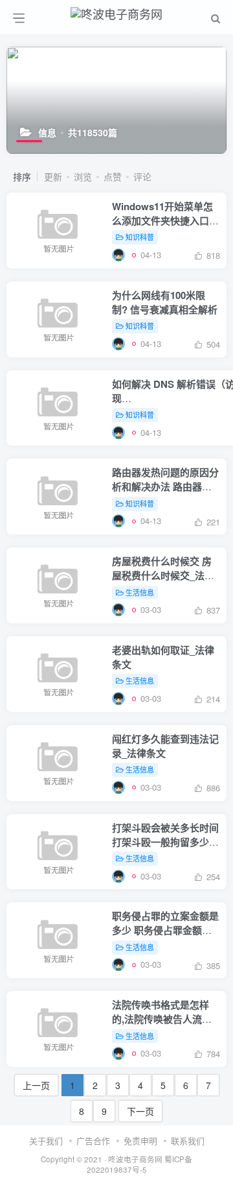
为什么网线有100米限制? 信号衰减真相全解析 (164, 302)
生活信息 (140, 592)
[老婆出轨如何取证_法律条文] (118, 698)
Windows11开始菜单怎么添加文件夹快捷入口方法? (165, 220)
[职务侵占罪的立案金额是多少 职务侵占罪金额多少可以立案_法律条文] (118, 964)
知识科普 (140, 237)
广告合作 (93, 1140)
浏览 (83, 176)
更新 (53, 176)
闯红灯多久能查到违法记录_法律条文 (165, 746)
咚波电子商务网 (135, 1159)
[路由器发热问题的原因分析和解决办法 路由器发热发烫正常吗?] (118, 520)
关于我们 (46, 1140)
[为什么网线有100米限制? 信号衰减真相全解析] (118, 343)
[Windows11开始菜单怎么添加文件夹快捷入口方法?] (118, 254)
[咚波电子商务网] (116, 11)
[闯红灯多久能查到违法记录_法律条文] (118, 787)
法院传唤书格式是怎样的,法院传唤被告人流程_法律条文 (164, 1019)
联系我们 (188, 1140)
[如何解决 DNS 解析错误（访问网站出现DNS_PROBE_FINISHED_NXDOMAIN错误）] (118, 432)
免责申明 (140, 1140)
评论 (142, 176)
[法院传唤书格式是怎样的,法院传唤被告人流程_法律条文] (118, 1053)
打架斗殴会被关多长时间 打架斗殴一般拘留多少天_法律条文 (165, 841)
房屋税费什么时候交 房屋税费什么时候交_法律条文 (163, 575)
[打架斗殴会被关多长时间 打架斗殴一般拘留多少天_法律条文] (118, 876)
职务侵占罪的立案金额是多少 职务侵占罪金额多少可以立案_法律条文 (165, 930)
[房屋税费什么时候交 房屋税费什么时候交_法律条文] (118, 609)
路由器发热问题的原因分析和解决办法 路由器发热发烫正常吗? (165, 486)
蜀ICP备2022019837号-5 (140, 1164)
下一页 (140, 1111)
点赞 (113, 176)
